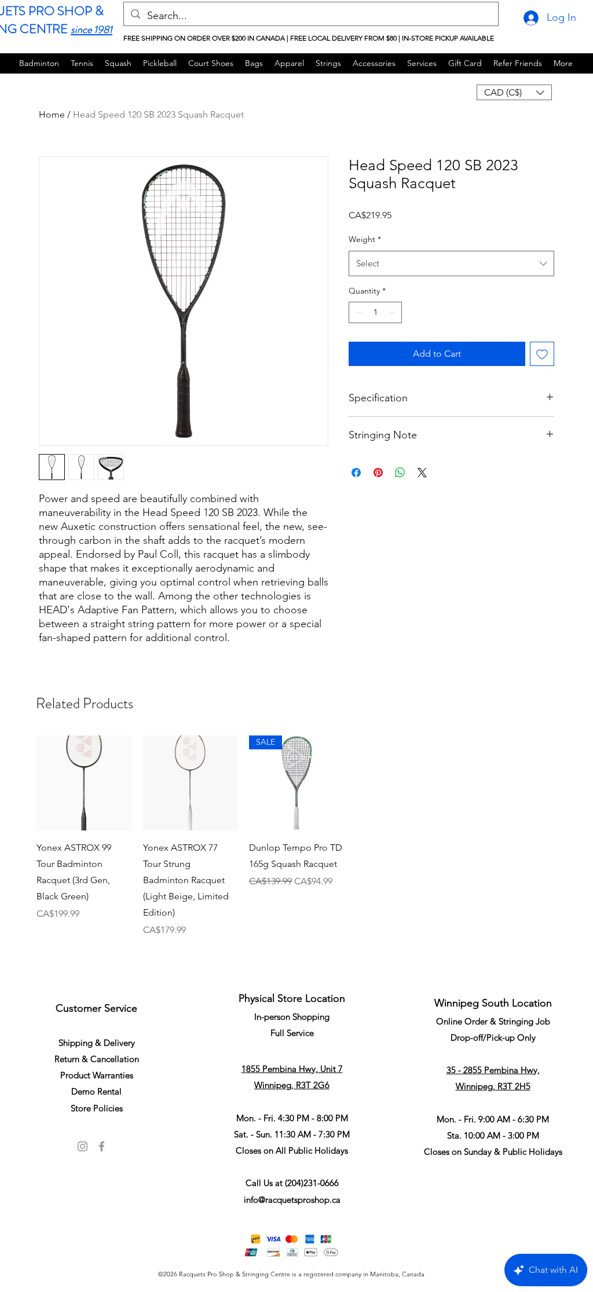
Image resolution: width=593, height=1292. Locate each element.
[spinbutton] (375, 312)
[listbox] (514, 92)
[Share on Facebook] (356, 473)
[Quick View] (83, 782)
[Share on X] (422, 473)
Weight (365, 239)
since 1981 (91, 29)
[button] (514, 92)
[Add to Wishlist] (542, 354)
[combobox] (451, 263)
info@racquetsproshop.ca (292, 1199)
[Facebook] (101, 1146)
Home (52, 114)
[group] (296, 851)
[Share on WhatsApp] (400, 473)
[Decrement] (357, 312)
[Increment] (393, 312)
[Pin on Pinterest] (378, 473)
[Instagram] (82, 1146)
